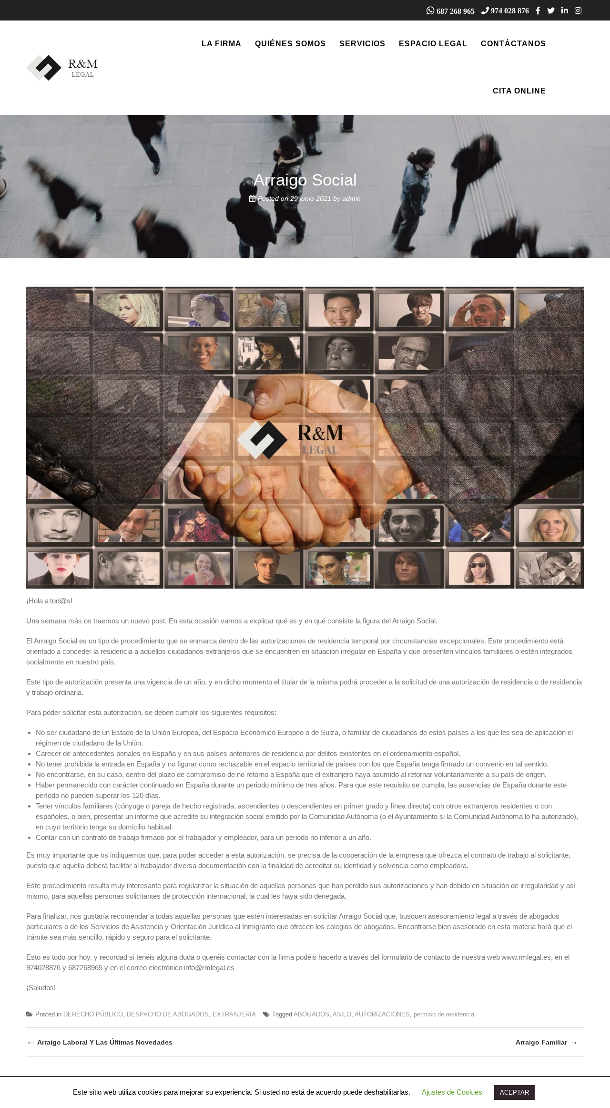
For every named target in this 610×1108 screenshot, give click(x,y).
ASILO (342, 1014)
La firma (222, 44)
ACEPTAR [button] (514, 1092)
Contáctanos (513, 44)
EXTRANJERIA (234, 1014)
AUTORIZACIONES (382, 1014)
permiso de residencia (444, 1014)
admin (351, 198)
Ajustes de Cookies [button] (452, 1092)
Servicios (362, 44)
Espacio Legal (433, 44)
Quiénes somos (290, 44)
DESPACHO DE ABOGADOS (168, 1014)
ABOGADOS (311, 1014)
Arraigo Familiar (547, 1041)
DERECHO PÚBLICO (93, 1014)
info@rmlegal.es (209, 967)
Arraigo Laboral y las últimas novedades (99, 1041)
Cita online (519, 91)
